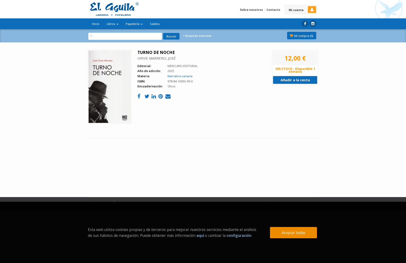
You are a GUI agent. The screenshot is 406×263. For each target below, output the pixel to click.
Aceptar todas (293, 232)
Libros (111, 24)
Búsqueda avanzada (197, 35)
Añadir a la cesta (295, 79)
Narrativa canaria (180, 76)
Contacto (273, 10)
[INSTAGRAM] (312, 23)
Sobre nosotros (251, 10)
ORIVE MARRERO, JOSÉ (156, 58)
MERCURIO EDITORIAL (183, 66)
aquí (200, 235)
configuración (238, 235)
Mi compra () (303, 36)
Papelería (133, 24)
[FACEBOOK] (304, 23)
